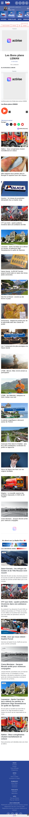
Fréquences (14, 770)
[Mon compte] (26, 2)
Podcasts (14, 791)
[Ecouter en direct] (20, 2)
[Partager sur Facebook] (7, 125)
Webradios (14, 793)
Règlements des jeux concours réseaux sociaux (14, 804)
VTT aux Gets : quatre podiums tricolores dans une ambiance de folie (14, 604)
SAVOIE (14, 25)
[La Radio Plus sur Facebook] (8, 814)
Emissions (14, 785)
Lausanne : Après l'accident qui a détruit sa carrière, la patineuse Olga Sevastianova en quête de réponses (13, 702)
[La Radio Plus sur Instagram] (20, 814)
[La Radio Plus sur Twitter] (12, 814)
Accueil (3, 19)
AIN (19, 25)
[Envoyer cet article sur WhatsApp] (18, 125)
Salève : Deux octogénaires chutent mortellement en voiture (12, 737)
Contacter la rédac (14, 778)
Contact (14, 764)
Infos (19, 19)
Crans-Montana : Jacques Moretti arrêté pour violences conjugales (13, 666)
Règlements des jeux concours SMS (14, 806)
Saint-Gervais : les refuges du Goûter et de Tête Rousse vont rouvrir (14, 571)
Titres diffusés (14, 768)
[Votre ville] (16, 2)
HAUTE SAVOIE (6, 25)
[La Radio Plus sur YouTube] (16, 814)
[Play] (2, 13)
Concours (14, 786)
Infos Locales (14, 776)
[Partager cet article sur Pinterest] (14, 125)
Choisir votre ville (24, 23)
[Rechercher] (23, 2)
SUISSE (25, 25)
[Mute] (28, 8)
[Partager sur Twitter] (10, 125)
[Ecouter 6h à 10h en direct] (14, 544)
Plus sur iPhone (14, 798)
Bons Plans (12, 19)
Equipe (14, 766)
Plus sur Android (14, 800)
